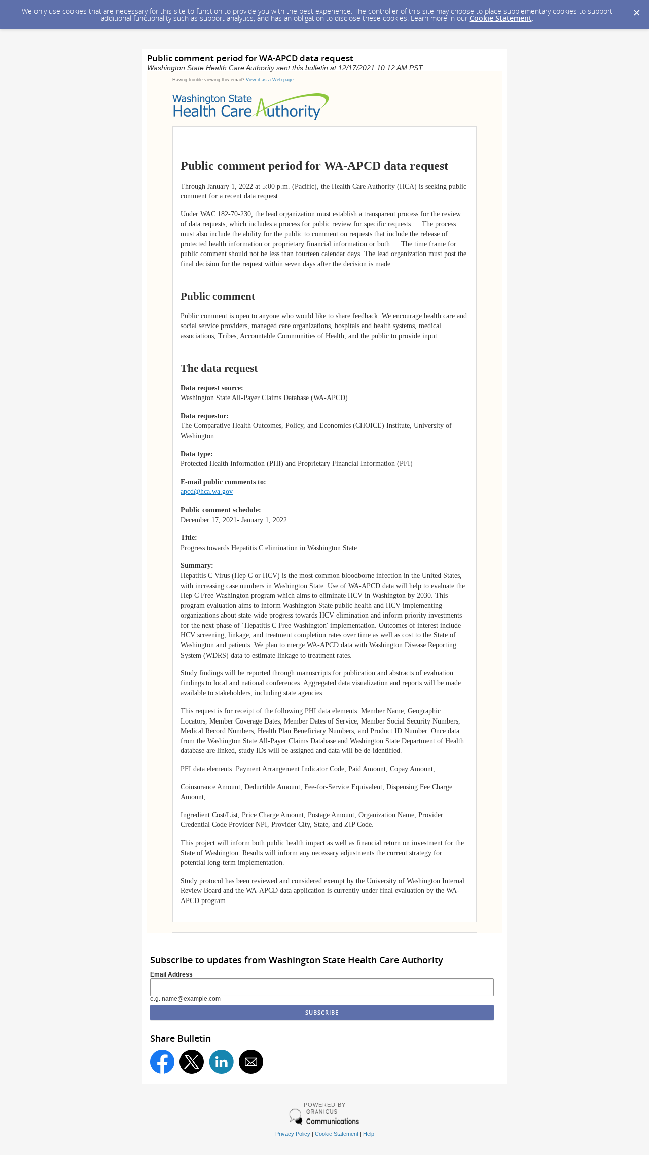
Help (368, 1134)
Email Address (171, 974)
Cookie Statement (501, 18)
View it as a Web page (270, 79)
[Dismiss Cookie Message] (636, 9)
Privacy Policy (292, 1134)
